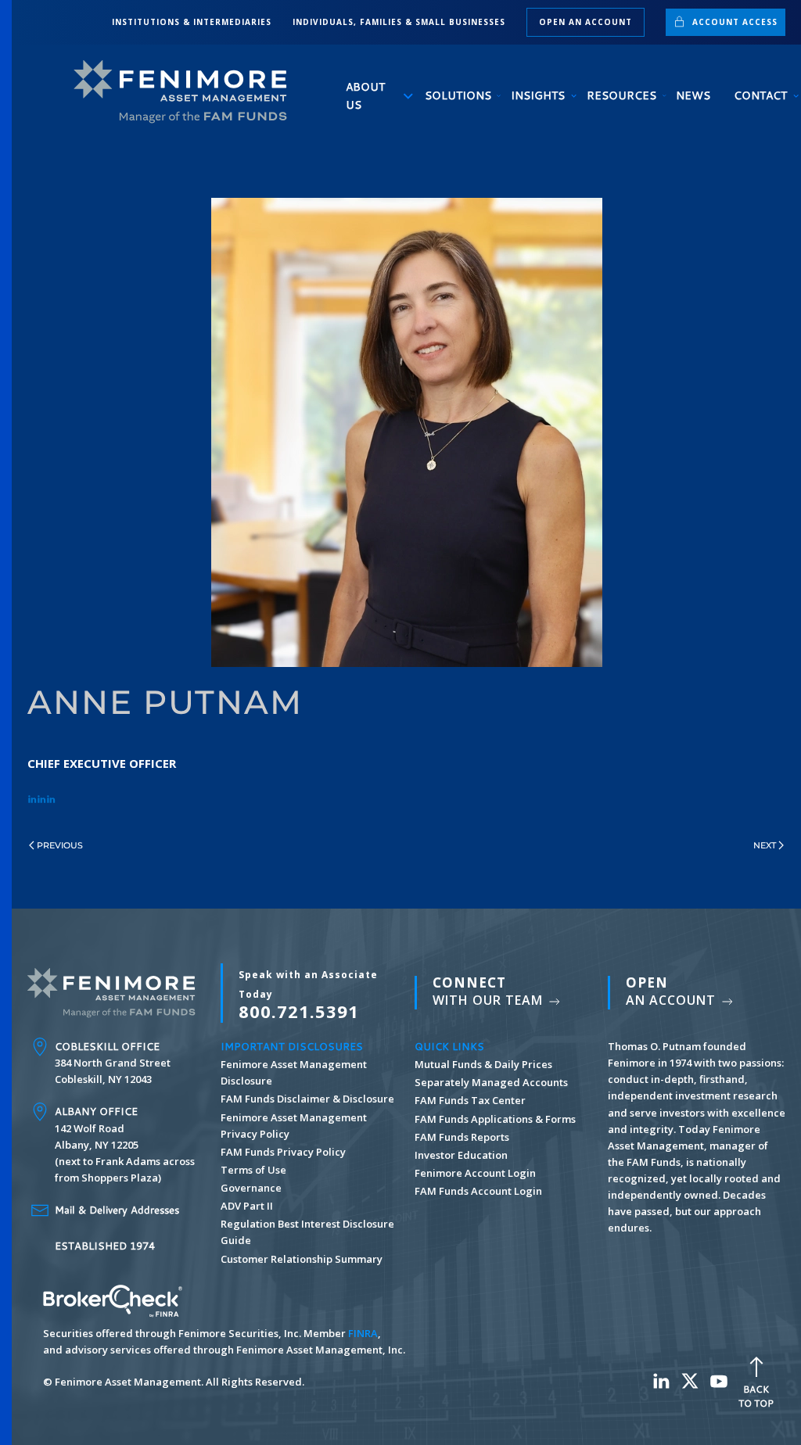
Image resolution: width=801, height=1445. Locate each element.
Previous (60, 845)
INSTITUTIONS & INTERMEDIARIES (191, 21)
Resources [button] (619, 95)
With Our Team (490, 991)
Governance (251, 1188)
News (693, 95)
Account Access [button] (733, 21)
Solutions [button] (456, 95)
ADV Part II (247, 1206)
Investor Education (461, 1155)
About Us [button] (365, 96)
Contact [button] (759, 95)
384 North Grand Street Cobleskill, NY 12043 (113, 1062)
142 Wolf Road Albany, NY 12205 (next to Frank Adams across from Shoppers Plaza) (125, 1144)
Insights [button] (537, 95)
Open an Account (585, 21)
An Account (673, 991)
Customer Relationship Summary (302, 1259)
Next (764, 845)
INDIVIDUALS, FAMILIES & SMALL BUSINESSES (399, 21)
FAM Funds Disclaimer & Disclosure (307, 1099)
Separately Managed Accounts (491, 1082)
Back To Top (756, 1396)
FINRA (363, 1333)
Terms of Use (253, 1170)
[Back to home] (186, 92)
